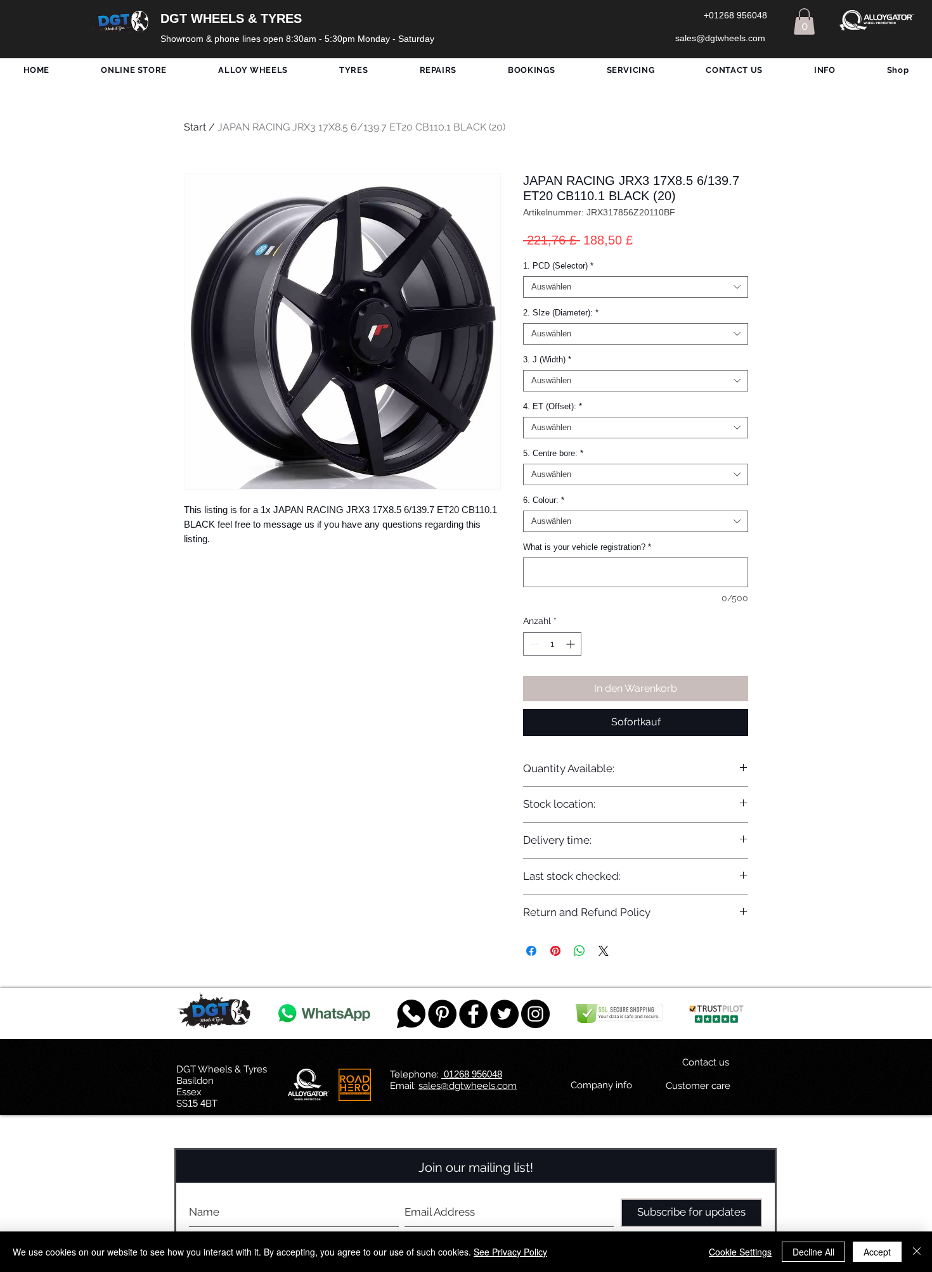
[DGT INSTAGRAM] (535, 1014)
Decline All (813, 1251)
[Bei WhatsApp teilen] (579, 950)
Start (195, 127)
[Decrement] (533, 644)
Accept (877, 1251)
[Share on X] (603, 950)
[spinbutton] (552, 644)
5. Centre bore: (553, 453)
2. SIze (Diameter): (561, 312)
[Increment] (571, 644)
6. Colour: (543, 500)
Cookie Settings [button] (740, 1251)
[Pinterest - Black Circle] (442, 1014)
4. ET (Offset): (552, 406)
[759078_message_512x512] (411, 1014)
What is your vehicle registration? (587, 547)
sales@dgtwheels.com (467, 1085)
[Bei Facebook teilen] (531, 950)
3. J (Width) (547, 359)
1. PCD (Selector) (558, 265)
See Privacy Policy (510, 1251)
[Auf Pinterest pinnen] (555, 950)
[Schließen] (916, 1252)
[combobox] (635, 287)
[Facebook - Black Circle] (473, 1014)
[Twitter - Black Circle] (504, 1014)
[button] (804, 21)
